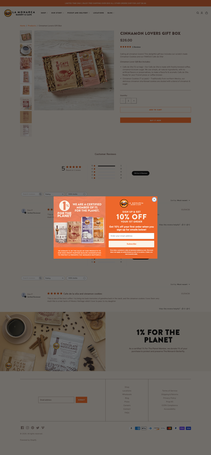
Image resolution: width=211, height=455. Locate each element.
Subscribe (131, 244)
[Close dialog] (154, 199)
